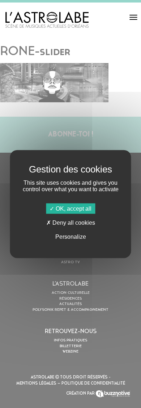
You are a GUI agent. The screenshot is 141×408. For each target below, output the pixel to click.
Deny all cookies (73, 222)
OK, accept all (72, 208)
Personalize (70, 237)
